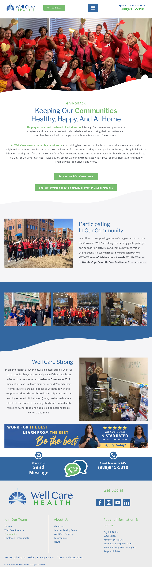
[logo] (20, 4)
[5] (124, 309)
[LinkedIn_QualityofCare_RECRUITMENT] (76, 424)
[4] (76, 309)
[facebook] (100, 502)
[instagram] (109, 502)
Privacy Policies (45, 557)
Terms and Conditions (70, 557)
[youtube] (117, 502)
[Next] (145, 309)
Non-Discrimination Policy (19, 557)
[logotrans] (38, 489)
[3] (27, 309)
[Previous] (6, 309)
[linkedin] (126, 502)
